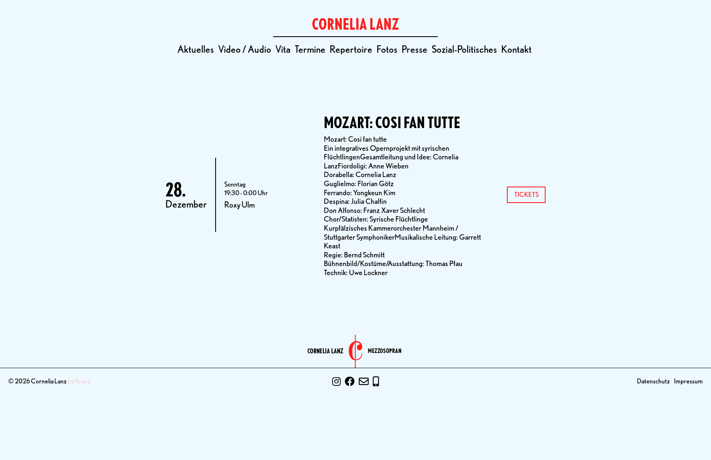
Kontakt (516, 49)
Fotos (386, 49)
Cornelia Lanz (325, 351)
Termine (310, 49)
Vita (282, 49)
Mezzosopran (385, 351)
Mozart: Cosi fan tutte (392, 122)
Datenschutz (653, 381)
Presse (415, 49)
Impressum (688, 381)
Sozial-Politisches (464, 49)
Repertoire (351, 49)
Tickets (526, 194)
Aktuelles (195, 49)
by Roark (79, 381)
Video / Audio (244, 49)
